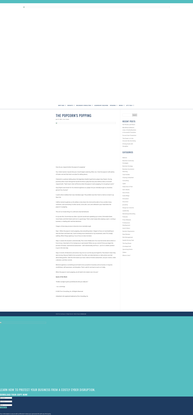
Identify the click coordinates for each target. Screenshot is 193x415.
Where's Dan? (126, 255)
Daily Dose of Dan (128, 186)
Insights (70, 105)
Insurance (125, 201)
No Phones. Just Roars (129, 124)
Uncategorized (127, 246)
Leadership (126, 211)
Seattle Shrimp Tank (128, 240)
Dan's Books (66, 119)
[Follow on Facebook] (124, 1)
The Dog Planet (127, 243)
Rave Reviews (126, 234)
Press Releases (127, 220)
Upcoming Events (128, 249)
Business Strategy (128, 166)
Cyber (124, 183)
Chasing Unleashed (128, 177)
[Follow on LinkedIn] (133, 1)
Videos (124, 252)
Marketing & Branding (129, 214)
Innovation (126, 198)
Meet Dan (61, 105)
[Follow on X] (127, 1)
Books (121, 105)
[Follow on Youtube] (136, 1)
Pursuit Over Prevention (129, 135)
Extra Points (126, 192)
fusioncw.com (83, 313)
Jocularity (125, 205)
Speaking (113, 105)
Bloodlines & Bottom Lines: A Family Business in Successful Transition (129, 130)
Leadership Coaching (101, 105)
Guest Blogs (126, 195)
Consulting (126, 180)
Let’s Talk (129, 105)
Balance (125, 157)
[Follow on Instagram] (130, 1)
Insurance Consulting (83, 105)
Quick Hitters (126, 228)
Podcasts (125, 217)
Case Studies (126, 174)
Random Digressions (128, 231)
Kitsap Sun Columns (128, 208)
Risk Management (128, 237)
